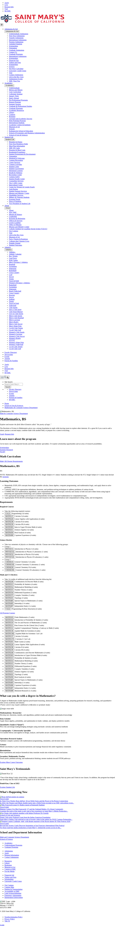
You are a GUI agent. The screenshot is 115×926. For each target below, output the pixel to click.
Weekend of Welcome (17, 158)
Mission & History (15, 214)
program (6, 477)
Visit (6, 9)
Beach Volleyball (15, 291)
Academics (8, 83)
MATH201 (9, 642)
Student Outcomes (15, 245)
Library (11, 112)
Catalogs (12, 114)
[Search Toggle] (5, 377)
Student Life (8, 137)
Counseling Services (16, 181)
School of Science (6, 839)
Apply (6, 3)
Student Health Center (17, 179)
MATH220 (9, 519)
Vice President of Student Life (19, 203)
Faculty (2, 452)
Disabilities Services (16, 195)
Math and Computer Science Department (14, 837)
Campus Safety (14, 177)
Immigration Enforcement (13, 897)
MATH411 (9, 530)
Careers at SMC (10, 869)
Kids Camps (13, 260)
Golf (10, 275)
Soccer (11, 277)
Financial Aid (14, 60)
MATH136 (9, 631)
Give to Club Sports (16, 314)
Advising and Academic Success (20, 119)
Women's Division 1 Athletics (19, 283)
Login (2, 925)
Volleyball (12, 305)
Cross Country (14, 273)
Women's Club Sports (16, 332)
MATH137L (9, 639)
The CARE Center (15, 183)
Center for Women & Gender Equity (22, 187)
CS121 (7, 513)
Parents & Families (11, 361)
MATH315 (9, 590)
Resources (8, 861)
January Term (14, 96)
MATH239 (9, 524)
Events (6, 357)
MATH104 (9, 620)
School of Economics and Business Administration (27, 133)
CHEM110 (9, 562)
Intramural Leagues (16, 171)
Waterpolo (12, 269)
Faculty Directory (10, 352)
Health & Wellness (15, 173)
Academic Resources (16, 110)
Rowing (12, 295)
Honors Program (15, 102)
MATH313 (9, 584)
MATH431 (9, 598)
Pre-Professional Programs (18, 100)
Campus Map (9, 887)
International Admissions (18, 40)
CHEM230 (9, 567)
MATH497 (9, 606)
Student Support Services (18, 191)
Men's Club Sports (15, 316)
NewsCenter (13, 391)
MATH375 (9, 595)
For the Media (9, 871)
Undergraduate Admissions (18, 34)
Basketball (12, 271)
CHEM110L (9, 564)
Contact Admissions (16, 75)
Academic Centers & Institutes (20, 125)
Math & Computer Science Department (14, 413)
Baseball (12, 264)
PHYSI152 (9, 554)
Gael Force (13, 258)
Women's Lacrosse (15, 334)
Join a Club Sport (15, 309)
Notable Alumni (14, 243)
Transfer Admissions (16, 38)
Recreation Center (15, 175)
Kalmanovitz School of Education (21, 131)
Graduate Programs (16, 54)
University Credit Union (17, 71)
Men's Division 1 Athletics (18, 262)
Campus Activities (15, 164)
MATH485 (9, 601)
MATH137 (9, 516)
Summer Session (15, 104)
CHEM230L (9, 570)
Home (6, 403)
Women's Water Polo (16, 342)
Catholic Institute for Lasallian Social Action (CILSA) (28, 229)
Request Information (11, 855)
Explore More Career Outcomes (11, 762)
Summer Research (6, 450)
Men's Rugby (14, 322)
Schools (12, 129)
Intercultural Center (16, 185)
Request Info (9, 7)
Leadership (13, 216)
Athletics (7, 247)
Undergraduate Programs (13, 845)
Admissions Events (16, 79)
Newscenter (8, 355)
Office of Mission (15, 225)
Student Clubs (14, 167)
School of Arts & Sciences (18, 135)
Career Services (14, 162)
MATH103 (9, 617)
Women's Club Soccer (17, 336)
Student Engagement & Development (22, 154)
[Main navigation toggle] (1, 24)
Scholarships (13, 46)
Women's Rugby (15, 338)
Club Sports (13, 307)
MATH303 (9, 527)
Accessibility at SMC (12, 891)
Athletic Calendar (15, 254)
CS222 (7, 609)
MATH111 (9, 625)
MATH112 (9, 628)
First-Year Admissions (17, 36)
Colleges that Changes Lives (19, 241)
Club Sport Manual (16, 312)
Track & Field (14, 281)
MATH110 (9, 623)
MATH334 (9, 593)
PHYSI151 (9, 549)
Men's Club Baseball (16, 318)
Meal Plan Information (17, 146)
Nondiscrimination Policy (13, 917)
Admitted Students (15, 44)
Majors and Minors (15, 90)
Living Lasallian (15, 223)
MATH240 (9, 582)
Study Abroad (14, 98)
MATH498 (9, 691)
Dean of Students (15, 201)
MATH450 (9, 533)
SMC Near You (14, 81)
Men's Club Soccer (15, 324)
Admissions (8, 851)
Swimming (13, 266)
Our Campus (13, 231)
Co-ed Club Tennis (15, 347)
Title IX (7, 921)
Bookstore (8, 865)
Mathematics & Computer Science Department (21, 408)
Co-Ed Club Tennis (16, 328)
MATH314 (9, 587)
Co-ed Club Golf (15, 330)
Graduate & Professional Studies (20, 106)
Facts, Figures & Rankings (18, 239)
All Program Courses (7, 613)
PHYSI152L (9, 557)
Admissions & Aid (11, 29)
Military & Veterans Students (19, 197)
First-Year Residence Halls (18, 144)
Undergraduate (14, 88)
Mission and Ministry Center (19, 193)
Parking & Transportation (13, 889)
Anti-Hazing (13, 189)
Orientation (13, 48)
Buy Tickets (13, 256)
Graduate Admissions (16, 50)
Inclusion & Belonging (17, 218)
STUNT (12, 340)
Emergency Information (12, 895)
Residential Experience (17, 152)
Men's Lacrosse (14, 320)
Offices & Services (15, 221)
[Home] (32, 22)
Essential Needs (14, 199)
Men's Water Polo (15, 326)
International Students (16, 123)
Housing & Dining (15, 142)
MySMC (7, 11)
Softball (11, 299)
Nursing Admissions (16, 42)
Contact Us (13, 52)
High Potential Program (17, 121)
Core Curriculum (15, 92)
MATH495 (9, 603)
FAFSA (12, 67)
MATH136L (9, 633)
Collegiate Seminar (15, 94)
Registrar (12, 116)
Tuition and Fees (15, 62)
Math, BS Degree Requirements (11, 461)
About (6, 206)
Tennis (11, 279)
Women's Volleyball (16, 344)
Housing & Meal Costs (17, 150)
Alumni (7, 359)
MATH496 (9, 535)
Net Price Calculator (16, 69)
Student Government (16, 169)
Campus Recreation (16, 160)
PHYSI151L (9, 552)
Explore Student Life (7, 787)
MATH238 (9, 522)
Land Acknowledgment (12, 893)
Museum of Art (14, 127)
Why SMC (13, 212)
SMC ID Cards (14, 148)
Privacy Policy (9, 919)
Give (6, 5)
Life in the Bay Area (16, 77)
